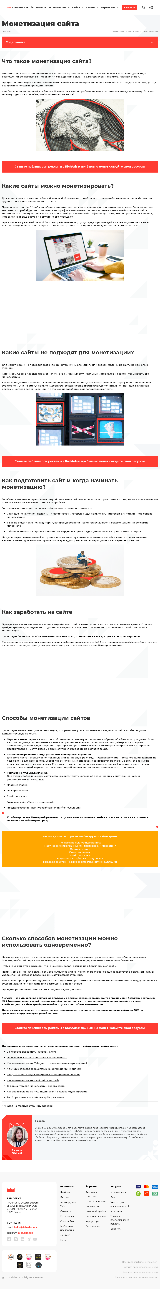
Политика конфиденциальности (140, 1262)
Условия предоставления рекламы (119, 1220)
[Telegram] (29, 1239)
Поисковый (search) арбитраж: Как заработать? (37, 1057)
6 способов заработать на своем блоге (32, 1051)
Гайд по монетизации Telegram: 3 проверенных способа (43, 1074)
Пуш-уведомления (96, 1201)
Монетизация (118, 1192)
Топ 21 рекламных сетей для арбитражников (36, 1097)
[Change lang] (151, 7)
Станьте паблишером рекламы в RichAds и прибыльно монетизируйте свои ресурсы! (80, 166)
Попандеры (92, 1206)
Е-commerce (67, 1216)
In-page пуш (92, 1221)
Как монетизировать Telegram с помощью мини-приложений (47, 1063)
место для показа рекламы (33, 764)
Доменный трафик (95, 1211)
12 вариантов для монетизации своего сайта (36, 1085)
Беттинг (64, 1197)
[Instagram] (16, 1239)
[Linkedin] (22, 1239)
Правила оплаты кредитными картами (136, 1277)
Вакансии (115, 1228)
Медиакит (116, 1211)
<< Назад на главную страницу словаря (27, 1105)
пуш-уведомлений (27, 1001)
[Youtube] (35, 1239)
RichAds (7, 997)
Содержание (15, 42)
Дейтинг (65, 1235)
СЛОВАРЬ (6, 32)
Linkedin (40, 1121)
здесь (40, 779)
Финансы (65, 1211)
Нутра (63, 1240)
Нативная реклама (95, 1216)
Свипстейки (67, 1221)
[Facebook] (9, 1239)
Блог (113, 1197)
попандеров (71, 1001)
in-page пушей (50, 1001)
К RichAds (129, 7)
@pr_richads (25, 1232)
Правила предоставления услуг (140, 1267)
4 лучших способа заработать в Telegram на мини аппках (44, 1068)
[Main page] (9, 7)
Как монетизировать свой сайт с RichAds (33, 1080)
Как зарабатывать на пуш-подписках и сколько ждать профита (47, 1091)
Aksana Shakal (117, 32)
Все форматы (92, 1226)
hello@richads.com (25, 1227)
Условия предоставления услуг (140, 1272)
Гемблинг (65, 1192)
